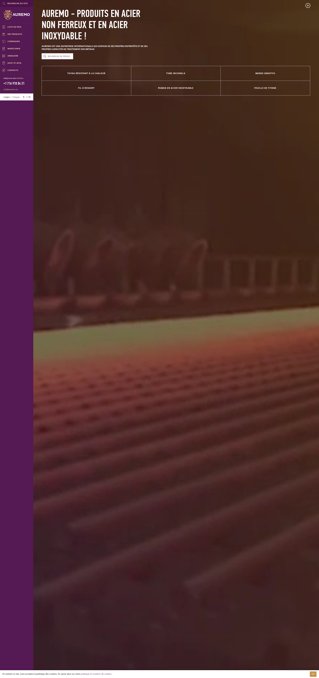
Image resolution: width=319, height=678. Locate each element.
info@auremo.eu (10, 89)
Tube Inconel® (175, 73)
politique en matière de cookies (96, 673)
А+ (30, 97)
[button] (307, 5)
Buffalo (20, 78)
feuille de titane (265, 87)
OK (313, 674)
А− (24, 97)
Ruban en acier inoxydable (176, 87)
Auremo (17, 15)
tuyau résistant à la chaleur (86, 73)
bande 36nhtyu (265, 73)
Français (16, 97)
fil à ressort (86, 87)
